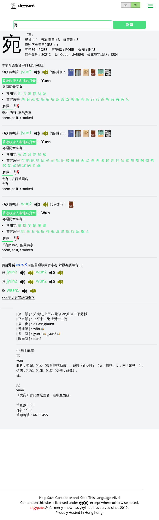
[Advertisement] (79, 459)
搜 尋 (129, 25)
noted (133, 502)
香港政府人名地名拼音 (19, 80)
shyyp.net (37, 507)
